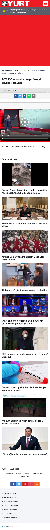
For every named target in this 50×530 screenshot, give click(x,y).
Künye (18, 474)
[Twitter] (20, 96)
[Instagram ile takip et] (31, 484)
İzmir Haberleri (10, 513)
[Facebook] (16, 96)
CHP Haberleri (10, 494)
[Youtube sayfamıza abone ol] (25, 484)
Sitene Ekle (24, 477)
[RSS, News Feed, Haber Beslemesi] (37, 484)
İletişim (26, 474)
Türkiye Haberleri (11, 502)
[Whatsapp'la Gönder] (29, 96)
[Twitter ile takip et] (19, 484)
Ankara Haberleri (10, 509)
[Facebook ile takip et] (13, 484)
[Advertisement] (25, 41)
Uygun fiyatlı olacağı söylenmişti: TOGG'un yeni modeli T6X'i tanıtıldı (28, 10)
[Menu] (46, 3)
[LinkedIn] (24, 96)
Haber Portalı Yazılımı (13, 526)
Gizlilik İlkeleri (37, 474)
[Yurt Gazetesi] (16, 3)
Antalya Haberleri (11, 517)
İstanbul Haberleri (11, 506)
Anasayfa (9, 474)
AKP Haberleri (10, 498)
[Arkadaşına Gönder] (33, 96)
